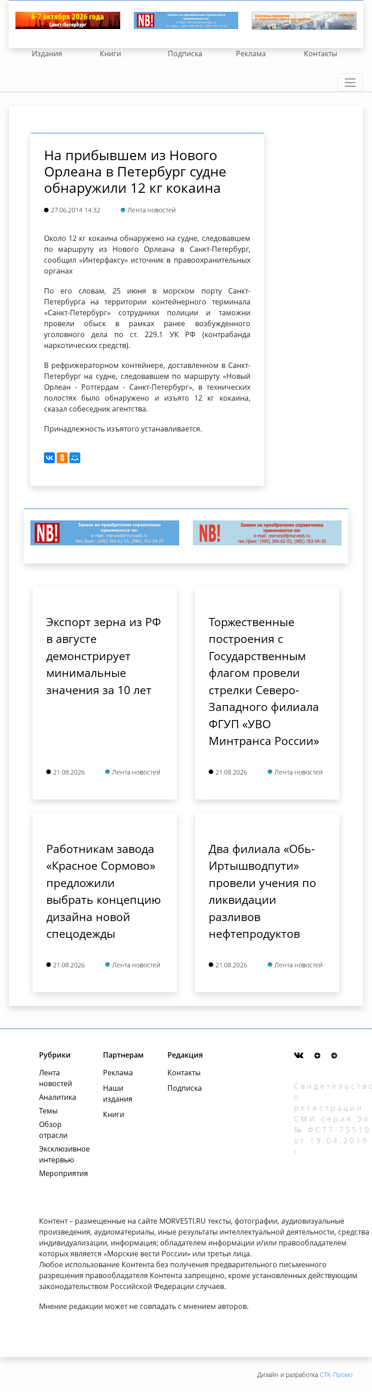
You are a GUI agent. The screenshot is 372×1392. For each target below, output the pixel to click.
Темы (48, 1111)
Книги (110, 54)
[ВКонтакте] (49, 457)
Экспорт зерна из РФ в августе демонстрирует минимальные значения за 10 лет (103, 655)
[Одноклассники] (62, 457)
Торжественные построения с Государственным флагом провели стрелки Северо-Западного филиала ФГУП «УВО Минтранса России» (264, 681)
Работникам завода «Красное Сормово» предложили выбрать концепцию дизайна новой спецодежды (103, 891)
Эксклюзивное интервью (61, 1154)
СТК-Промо (336, 1374)
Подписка (185, 54)
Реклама (251, 54)
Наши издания (117, 1093)
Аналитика (57, 1097)
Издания (47, 54)
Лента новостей (55, 1078)
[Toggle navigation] (350, 83)
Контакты (320, 54)
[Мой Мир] (74, 457)
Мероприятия (61, 1173)
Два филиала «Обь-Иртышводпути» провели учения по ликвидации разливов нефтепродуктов (262, 891)
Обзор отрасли (53, 1129)
